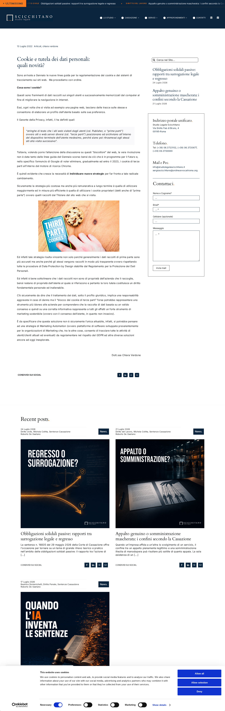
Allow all (199, 673)
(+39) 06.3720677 (187, 147)
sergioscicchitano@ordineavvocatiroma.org (175, 170)
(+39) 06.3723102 (166, 147)
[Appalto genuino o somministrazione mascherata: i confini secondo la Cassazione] (160, 440)
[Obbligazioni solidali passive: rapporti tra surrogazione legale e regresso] (65, 440)
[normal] (29, 15)
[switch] (88, 704)
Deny (199, 691)
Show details (159, 705)
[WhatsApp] (131, 375)
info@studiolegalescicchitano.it (169, 167)
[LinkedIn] (125, 375)
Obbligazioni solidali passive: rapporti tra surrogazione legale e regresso (176, 74)
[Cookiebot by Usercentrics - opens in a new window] (19, 705)
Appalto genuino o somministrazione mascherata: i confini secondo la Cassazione (176, 95)
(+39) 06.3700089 (162, 151)
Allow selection (199, 682)
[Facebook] (119, 375)
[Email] (137, 375)
